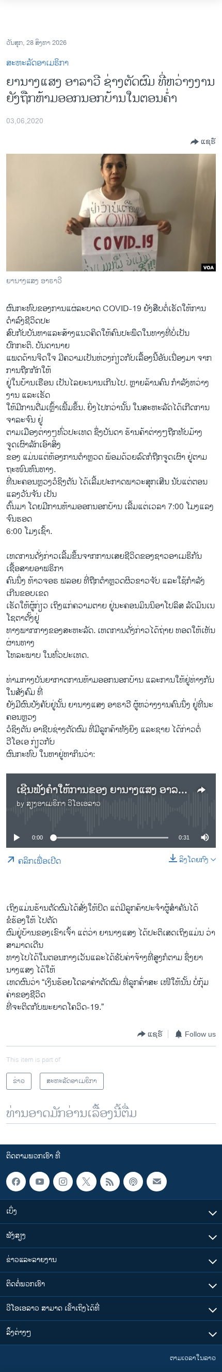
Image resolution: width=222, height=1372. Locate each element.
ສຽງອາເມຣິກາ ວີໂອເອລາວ (63, 804)
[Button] (203, 142)
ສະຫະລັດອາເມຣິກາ (37, 63)
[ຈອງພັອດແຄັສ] (156, 1181)
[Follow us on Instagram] (63, 1181)
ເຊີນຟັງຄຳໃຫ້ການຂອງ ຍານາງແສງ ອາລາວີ (103, 790)
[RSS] (110, 1181)
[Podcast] (133, 1181)
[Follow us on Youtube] (39, 1181)
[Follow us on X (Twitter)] (86, 1181)
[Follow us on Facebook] (16, 1181)
